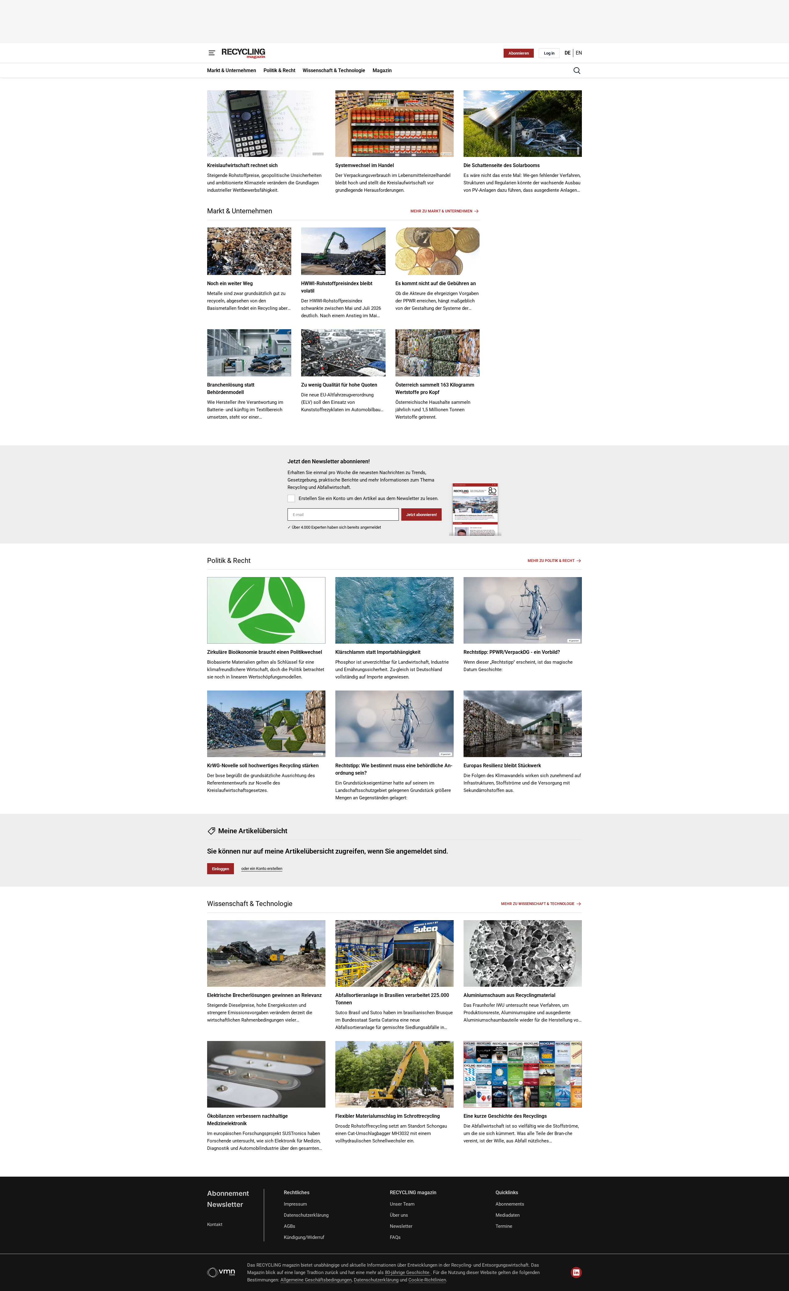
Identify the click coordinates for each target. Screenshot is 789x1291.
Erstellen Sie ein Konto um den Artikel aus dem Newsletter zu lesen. (369, 498)
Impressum (295, 1204)
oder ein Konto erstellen (261, 868)
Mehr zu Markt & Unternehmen (441, 211)
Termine (504, 1226)
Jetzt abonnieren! (421, 514)
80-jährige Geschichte (408, 1272)
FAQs (395, 1237)
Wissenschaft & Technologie (249, 904)
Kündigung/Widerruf (304, 1237)
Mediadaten (508, 1215)
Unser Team (402, 1204)
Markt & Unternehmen (239, 211)
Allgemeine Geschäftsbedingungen (316, 1280)
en (579, 53)
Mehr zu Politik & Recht (551, 561)
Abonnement (228, 1193)
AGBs (289, 1226)
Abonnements (510, 1204)
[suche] (577, 70)
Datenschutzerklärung (306, 1215)
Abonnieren (519, 53)
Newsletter (225, 1204)
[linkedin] (576, 1272)
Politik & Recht (229, 560)
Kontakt (215, 1224)
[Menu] (212, 53)
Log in (549, 53)
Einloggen (220, 869)
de (567, 53)
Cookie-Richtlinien (427, 1280)
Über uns (399, 1215)
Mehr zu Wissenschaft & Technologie (537, 904)
